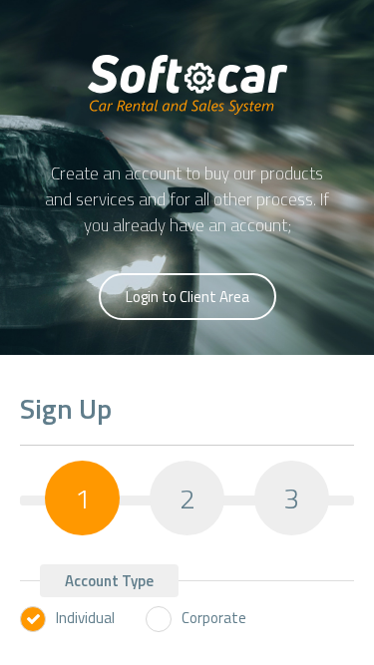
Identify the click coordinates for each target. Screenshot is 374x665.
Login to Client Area (187, 296)
